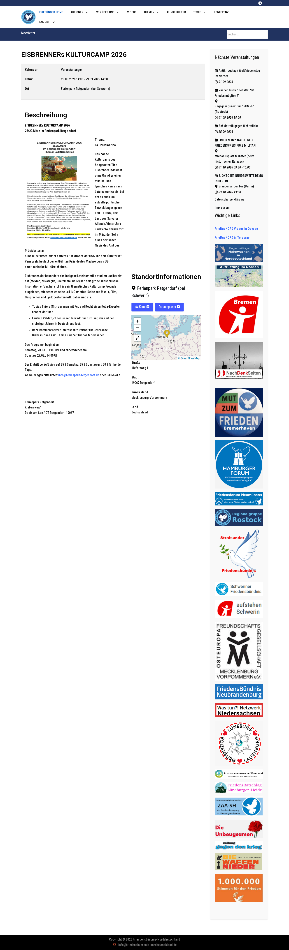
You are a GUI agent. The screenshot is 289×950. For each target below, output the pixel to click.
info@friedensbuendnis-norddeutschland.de (147, 945)
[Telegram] (260, 3)
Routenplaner (168, 307)
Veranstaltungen (71, 69)
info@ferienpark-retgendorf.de (78, 375)
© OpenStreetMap (189, 358)
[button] (167, 333)
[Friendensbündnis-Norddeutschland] (28, 17)
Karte (142, 307)
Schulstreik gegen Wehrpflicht (238, 126)
